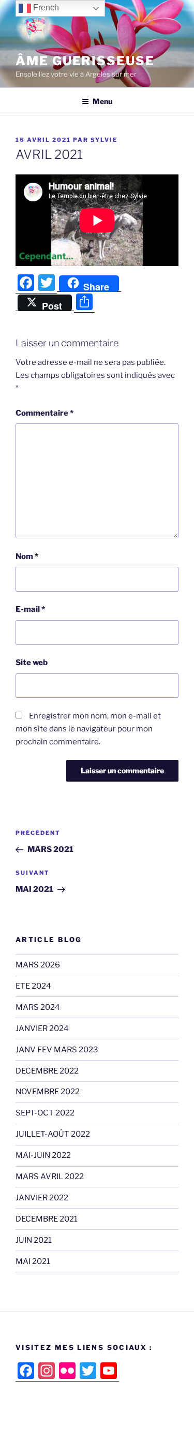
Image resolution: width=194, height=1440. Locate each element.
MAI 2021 (33, 1261)
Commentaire (44, 413)
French (45, 7)
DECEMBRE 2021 (47, 1219)
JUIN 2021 (34, 1240)
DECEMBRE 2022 (47, 1071)
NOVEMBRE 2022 (48, 1091)
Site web (32, 662)
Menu (102, 101)
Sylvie (104, 139)
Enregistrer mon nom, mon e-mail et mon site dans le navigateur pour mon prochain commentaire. (88, 728)
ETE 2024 (33, 986)
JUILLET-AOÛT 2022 (53, 1134)
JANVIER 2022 (42, 1197)
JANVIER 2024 (42, 1028)
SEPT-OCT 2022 (45, 1113)
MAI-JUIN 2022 (43, 1155)
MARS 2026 (38, 964)
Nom (27, 556)
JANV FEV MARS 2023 (57, 1049)
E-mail (30, 609)
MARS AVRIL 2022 (50, 1176)
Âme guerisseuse (85, 60)
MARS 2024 (38, 1007)
